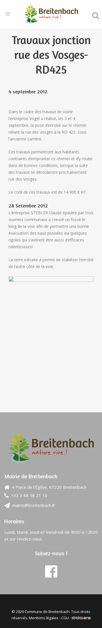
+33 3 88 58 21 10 (29, 495)
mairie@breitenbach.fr (33, 505)
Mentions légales (43, 617)
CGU (65, 617)
